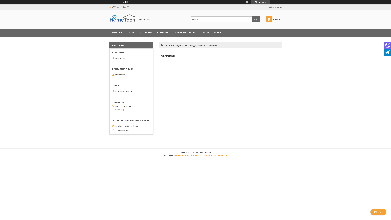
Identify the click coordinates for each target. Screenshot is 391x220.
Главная (117, 33)
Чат (380, 212)
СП (185, 45)
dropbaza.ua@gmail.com (126, 126)
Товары (132, 33)
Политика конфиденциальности (213, 155)
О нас (148, 33)
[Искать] (256, 19)
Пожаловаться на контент (186, 155)
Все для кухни (196, 45)
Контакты (163, 33)
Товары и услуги (173, 45)
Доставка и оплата (186, 33)
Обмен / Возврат (213, 33)
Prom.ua (208, 153)
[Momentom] (122, 25)
